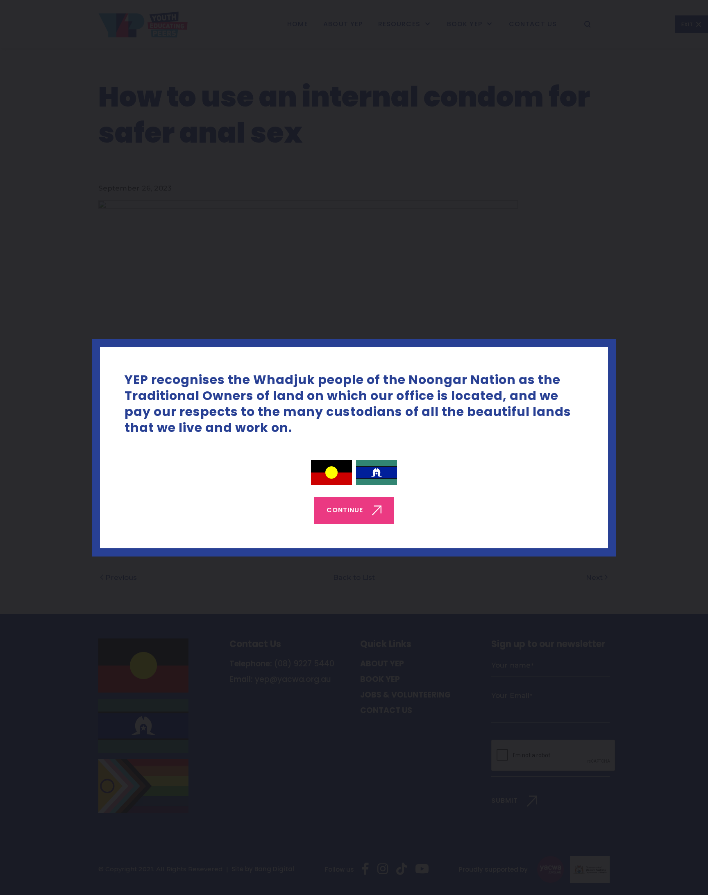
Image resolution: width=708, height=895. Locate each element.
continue (345, 509)
